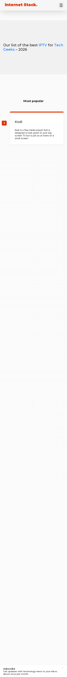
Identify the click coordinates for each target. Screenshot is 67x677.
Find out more (37, 128)
